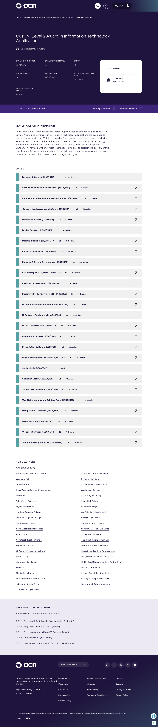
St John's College (89, 507)
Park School (21, 534)
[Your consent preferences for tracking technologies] (154, 723)
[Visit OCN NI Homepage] (26, 6)
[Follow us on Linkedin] (107, 665)
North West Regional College (29, 529)
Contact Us (63, 689)
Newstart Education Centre (29, 540)
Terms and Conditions (96, 695)
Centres (119, 678)
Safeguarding (64, 695)
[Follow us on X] (121, 665)
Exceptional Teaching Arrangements (98, 551)
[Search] (98, 6)
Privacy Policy (122, 695)
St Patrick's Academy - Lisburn (30, 551)
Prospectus (63, 684)
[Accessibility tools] (106, 6)
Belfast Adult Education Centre (95, 584)
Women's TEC (22, 479)
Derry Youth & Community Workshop (33, 490)
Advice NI (20, 496)
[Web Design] (28, 718)
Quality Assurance (124, 689)
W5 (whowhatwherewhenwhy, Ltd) (97, 556)
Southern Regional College (28, 518)
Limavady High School (26, 562)
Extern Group (22, 556)
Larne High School (89, 501)
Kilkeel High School (25, 545)
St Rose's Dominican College (94, 473)
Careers (119, 684)
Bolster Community (90, 568)
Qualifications (30, 17)
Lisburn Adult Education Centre (96, 573)
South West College (25, 523)
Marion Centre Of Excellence (94, 545)
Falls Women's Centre (26, 501)
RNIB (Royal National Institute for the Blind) (101, 562)
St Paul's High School (91, 479)
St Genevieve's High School (94, 484)
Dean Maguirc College (91, 496)
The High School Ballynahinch (95, 540)
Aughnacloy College (90, 490)
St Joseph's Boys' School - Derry (31, 579)
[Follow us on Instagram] (128, 665)
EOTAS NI (20, 568)
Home (18, 17)
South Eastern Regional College (31, 473)
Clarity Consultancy (25, 573)
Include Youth (22, 484)
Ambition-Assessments (97, 678)
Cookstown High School (27, 590)
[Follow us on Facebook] (114, 665)
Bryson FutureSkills (25, 507)
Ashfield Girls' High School (93, 512)
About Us (91, 684)
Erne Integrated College (92, 523)
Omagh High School (90, 518)
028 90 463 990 (25, 693)
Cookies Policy (64, 701)
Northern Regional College (28, 512)
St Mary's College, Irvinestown (95, 579)
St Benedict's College (91, 534)
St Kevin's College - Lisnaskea (95, 529)
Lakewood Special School (28, 584)
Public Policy (92, 689)
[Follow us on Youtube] (135, 665)
